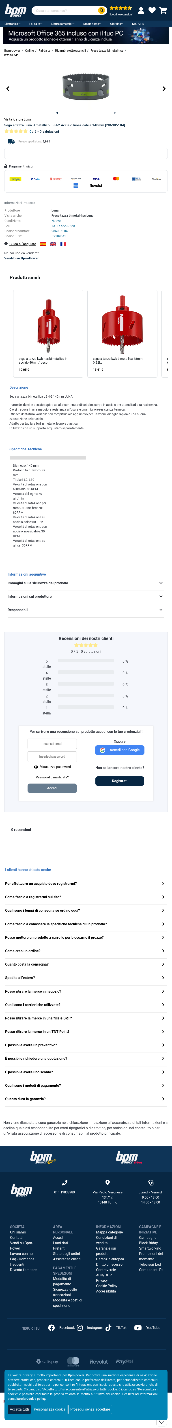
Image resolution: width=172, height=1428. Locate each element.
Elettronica (11, 23)
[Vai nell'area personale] (142, 10)
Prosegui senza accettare (90, 1409)
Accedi (58, 1237)
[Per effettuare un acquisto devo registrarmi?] (163, 884)
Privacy (102, 1280)
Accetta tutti (19, 1409)
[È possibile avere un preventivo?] (163, 1045)
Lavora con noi (22, 1254)
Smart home (91, 23)
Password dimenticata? (52, 777)
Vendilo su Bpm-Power (21, 258)
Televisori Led (150, 1264)
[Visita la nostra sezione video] (129, 1157)
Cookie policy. (36, 1398)
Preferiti (59, 1248)
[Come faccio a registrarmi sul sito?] (163, 897)
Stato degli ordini (66, 1254)
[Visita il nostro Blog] (43, 1157)
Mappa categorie (109, 1232)
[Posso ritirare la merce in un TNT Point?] (163, 1032)
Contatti (16, 1237)
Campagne (147, 1237)
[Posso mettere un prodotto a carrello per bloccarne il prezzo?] (163, 938)
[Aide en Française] (63, 244)
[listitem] (48, 334)
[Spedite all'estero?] (163, 978)
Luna (55, 210)
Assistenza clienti (67, 1259)
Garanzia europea (110, 1259)
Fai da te (34, 23)
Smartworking (150, 1248)
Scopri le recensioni (121, 14)
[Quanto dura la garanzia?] (163, 1099)
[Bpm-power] (15, 10)
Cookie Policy (106, 1286)
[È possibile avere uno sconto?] (163, 1072)
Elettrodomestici (61, 23)
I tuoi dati (60, 1243)
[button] (7, 88)
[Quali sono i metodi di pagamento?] (163, 1086)
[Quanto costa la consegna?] (163, 965)
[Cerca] (101, 11)
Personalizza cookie (49, 1409)
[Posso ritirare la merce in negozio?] (163, 992)
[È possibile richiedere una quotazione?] (163, 1059)
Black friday (148, 1243)
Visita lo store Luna (17, 119)
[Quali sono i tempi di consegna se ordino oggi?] (163, 911)
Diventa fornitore (23, 1270)
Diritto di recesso (109, 1264)
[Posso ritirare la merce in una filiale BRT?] (163, 1019)
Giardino (115, 23)
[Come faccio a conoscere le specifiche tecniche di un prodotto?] (163, 924)
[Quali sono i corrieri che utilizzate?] (163, 1005)
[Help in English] (53, 244)
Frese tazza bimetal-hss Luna (73, 215)
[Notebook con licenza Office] (86, 35)
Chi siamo (18, 1232)
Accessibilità (106, 1291)
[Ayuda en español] (43, 244)
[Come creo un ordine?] (163, 951)
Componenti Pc (151, 1270)
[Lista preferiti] (152, 12)
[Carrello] (163, 12)
